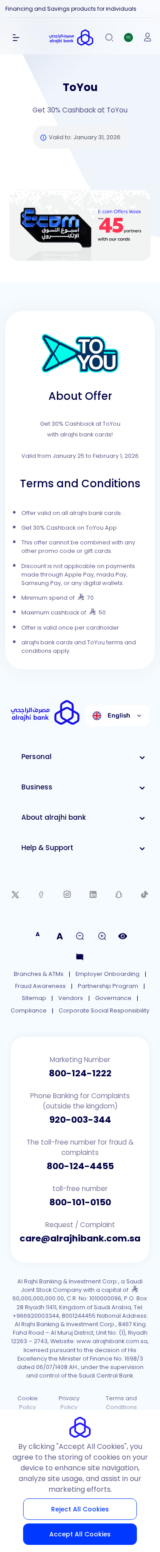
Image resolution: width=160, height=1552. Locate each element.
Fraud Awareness (40, 986)
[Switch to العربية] (128, 37)
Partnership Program (108, 986)
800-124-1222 (80, 1073)
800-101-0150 (80, 1202)
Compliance (29, 1010)
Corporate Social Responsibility (104, 1010)
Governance (113, 998)
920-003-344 (80, 1119)
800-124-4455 (80, 1166)
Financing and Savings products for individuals (70, 8)
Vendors (70, 998)
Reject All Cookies (80, 1509)
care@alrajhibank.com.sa (80, 1238)
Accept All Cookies (80, 1534)
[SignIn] (147, 37)
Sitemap (34, 998)
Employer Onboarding (108, 974)
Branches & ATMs (39, 974)
